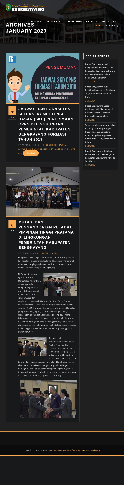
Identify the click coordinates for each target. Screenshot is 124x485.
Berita (105, 21)
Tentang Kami (53, 21)
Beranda (36, 21)
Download (31, 153)
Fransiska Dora (28, 253)
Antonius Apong (28, 145)
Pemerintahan (49, 253)
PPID (115, 21)
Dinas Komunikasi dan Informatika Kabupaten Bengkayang (75, 450)
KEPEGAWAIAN (60, 145)
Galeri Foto (75, 21)
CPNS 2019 (48, 145)
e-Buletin (91, 21)
